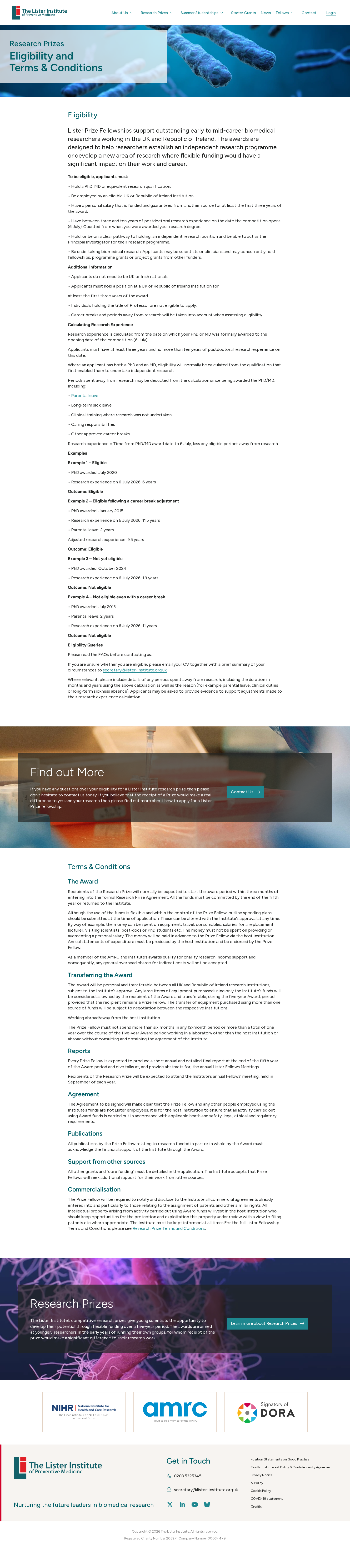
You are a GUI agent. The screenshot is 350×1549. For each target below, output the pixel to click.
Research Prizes (154, 12)
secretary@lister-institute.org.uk (135, 670)
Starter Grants (243, 12)
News (266, 12)
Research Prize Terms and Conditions (169, 1228)
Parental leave (84, 395)
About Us (119, 12)
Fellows (282, 12)
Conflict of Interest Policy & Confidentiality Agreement (292, 1467)
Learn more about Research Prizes (264, 1323)
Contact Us (242, 791)
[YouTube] (194, 1504)
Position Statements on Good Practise (280, 1459)
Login (331, 12)
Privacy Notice (261, 1475)
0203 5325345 (187, 1476)
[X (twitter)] (170, 1504)
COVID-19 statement (267, 1499)
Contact (309, 12)
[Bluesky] (207, 1504)
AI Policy (257, 1483)
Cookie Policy (261, 1491)
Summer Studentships (199, 12)
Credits (256, 1506)
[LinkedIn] (182, 1504)
